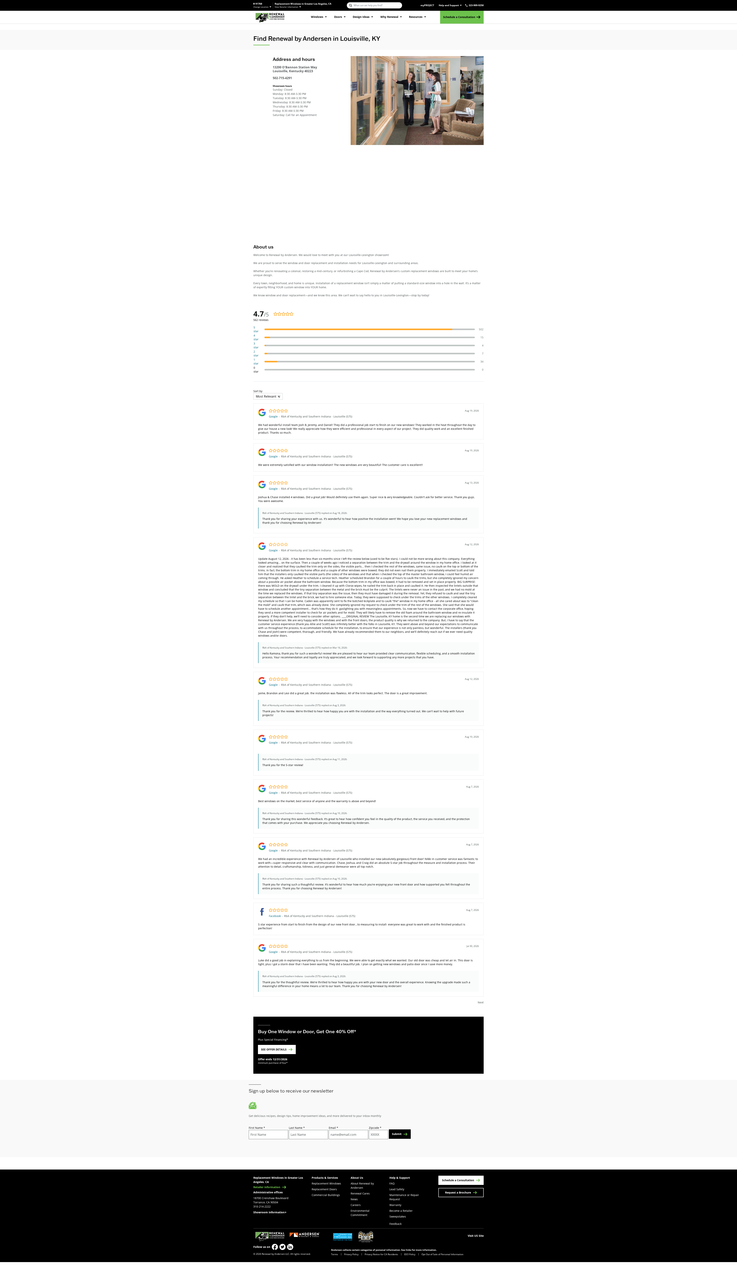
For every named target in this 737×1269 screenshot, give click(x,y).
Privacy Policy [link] (351, 1254)
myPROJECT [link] (427, 5)
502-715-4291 (282, 78)
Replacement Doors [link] (324, 1189)
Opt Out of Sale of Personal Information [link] (442, 1254)
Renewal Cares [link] (360, 1193)
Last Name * (297, 1128)
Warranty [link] (395, 1205)
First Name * (257, 1128)
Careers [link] (356, 1205)
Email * (333, 1128)
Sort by (257, 391)
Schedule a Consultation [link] (459, 17)
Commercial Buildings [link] (326, 1195)
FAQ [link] (392, 1183)
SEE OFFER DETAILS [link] (274, 1049)
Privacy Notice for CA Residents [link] (381, 1254)
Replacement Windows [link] (326, 1183)
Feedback (395, 1224)
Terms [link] (334, 1254)
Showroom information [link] (269, 1212)
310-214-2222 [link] (262, 1206)
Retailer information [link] (266, 1187)
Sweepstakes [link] (397, 1216)
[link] (270, 17)
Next (481, 1002)
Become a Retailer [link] (401, 1211)
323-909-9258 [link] (476, 5)
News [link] (354, 1199)
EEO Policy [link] (409, 1254)
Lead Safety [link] (396, 1189)
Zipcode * (375, 1128)
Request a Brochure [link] (458, 1192)
